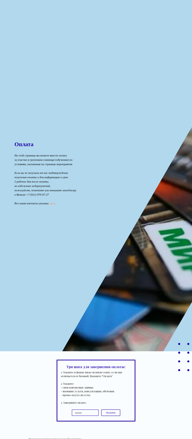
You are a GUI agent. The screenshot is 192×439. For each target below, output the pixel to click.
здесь (52, 203)
